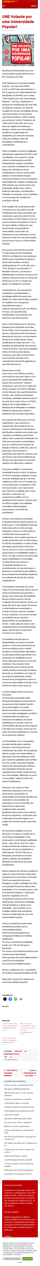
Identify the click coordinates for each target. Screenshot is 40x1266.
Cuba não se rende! (11, 1115)
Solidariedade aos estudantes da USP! (19, 1111)
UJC (26, 1051)
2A (11, 1057)
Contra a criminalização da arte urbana (29, 1073)
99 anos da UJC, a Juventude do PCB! (18, 1085)
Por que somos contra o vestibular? (18, 1122)
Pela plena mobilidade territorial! (16, 1089)
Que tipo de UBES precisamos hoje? (18, 1119)
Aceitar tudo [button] (27, 1258)
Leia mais (20, 1262)
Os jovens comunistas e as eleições (18, 1099)
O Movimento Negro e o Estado (16, 1103)
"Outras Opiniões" (11, 1220)
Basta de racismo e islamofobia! (16, 1126)
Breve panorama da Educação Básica (18, 1170)
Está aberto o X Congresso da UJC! (17, 1174)
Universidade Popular (11, 1054)
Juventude (18, 1051)
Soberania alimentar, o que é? (15, 1156)
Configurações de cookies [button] (12, 1258)
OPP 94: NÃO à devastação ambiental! (10, 1073)
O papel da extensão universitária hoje (19, 1107)
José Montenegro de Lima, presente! (18, 1160)
